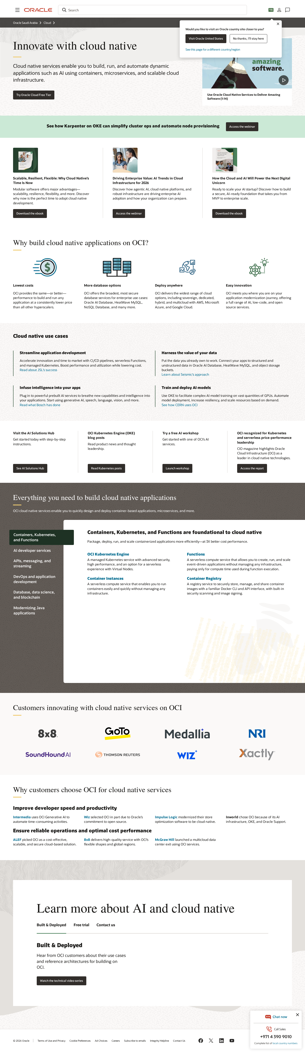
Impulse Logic (166, 817)
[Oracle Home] (38, 10)
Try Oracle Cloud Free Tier (33, 95)
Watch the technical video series (61, 981)
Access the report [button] (252, 468)
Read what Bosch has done (40, 405)
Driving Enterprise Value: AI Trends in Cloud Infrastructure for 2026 (148, 180)
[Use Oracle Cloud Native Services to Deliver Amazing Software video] (247, 63)
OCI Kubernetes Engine (108, 554)
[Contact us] (287, 9)
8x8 (87, 839)
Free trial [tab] (81, 924)
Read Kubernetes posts (106, 468)
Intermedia (22, 817)
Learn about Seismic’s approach (185, 374)
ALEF (17, 839)
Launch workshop (177, 468)
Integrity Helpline (159, 1040)
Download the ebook (30, 213)
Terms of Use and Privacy (51, 1040)
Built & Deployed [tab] (51, 924)
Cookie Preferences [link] (80, 1040)
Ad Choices (101, 1040)
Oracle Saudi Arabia (25, 23)
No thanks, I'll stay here (248, 38)
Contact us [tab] (105, 924)
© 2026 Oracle (21, 1040)
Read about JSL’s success (38, 370)
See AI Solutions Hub (30, 468)
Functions (196, 554)
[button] (17, 9)
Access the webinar (242, 125)
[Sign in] (279, 9)
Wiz (87, 817)
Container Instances (105, 578)
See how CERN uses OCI (180, 405)
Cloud (47, 23)
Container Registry (204, 578)
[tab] (41, 537)
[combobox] (152, 10)
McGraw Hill (164, 839)
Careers (116, 1040)
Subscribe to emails (135, 1040)
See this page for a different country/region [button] (212, 49)
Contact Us (179, 1040)
